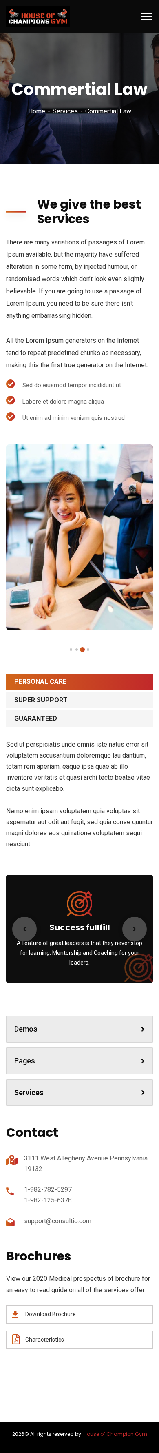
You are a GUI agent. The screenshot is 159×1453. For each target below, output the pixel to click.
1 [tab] (88, 649)
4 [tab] (71, 649)
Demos (26, 1029)
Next (134, 929)
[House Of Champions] (38, 16)
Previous (24, 929)
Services (65, 111)
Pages (24, 1060)
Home (36, 111)
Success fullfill (79, 927)
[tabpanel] (79, 537)
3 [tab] (76, 649)
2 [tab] (82, 649)
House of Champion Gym (115, 1434)
